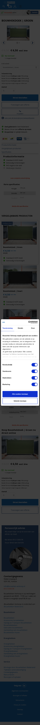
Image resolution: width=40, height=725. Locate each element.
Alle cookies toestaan (20, 394)
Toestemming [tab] (7, 328)
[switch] (34, 371)
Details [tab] (20, 328)
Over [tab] (33, 328)
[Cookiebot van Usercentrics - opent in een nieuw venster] (28, 322)
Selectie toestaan (20, 401)
